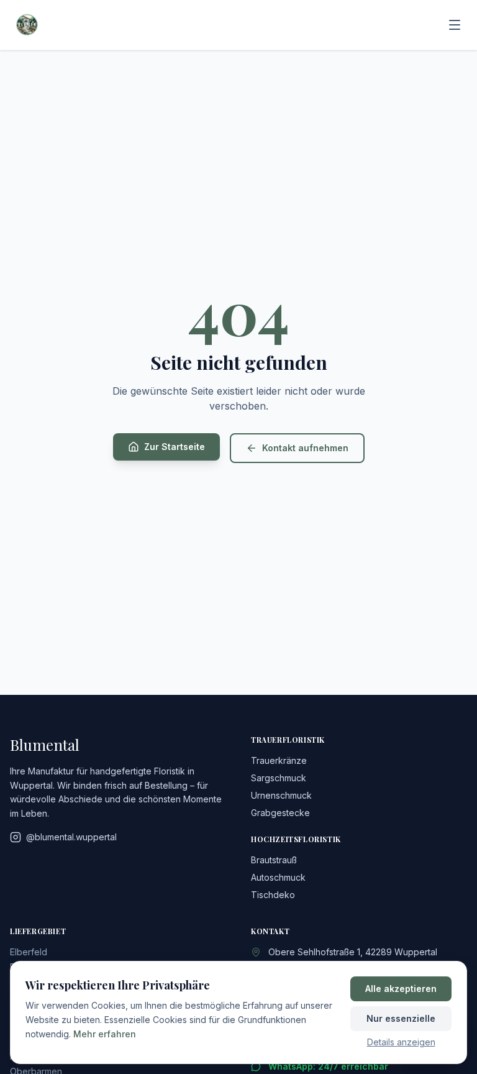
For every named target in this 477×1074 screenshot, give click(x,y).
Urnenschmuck (281, 795)
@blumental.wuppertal (71, 837)
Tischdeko (273, 894)
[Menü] (454, 24)
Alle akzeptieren (401, 988)
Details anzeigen (401, 1042)
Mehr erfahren (104, 1034)
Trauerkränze (279, 760)
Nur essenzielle (400, 1018)
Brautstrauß (274, 860)
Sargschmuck (278, 778)
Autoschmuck (278, 877)
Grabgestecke (280, 812)
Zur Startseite (174, 446)
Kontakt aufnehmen (305, 448)
